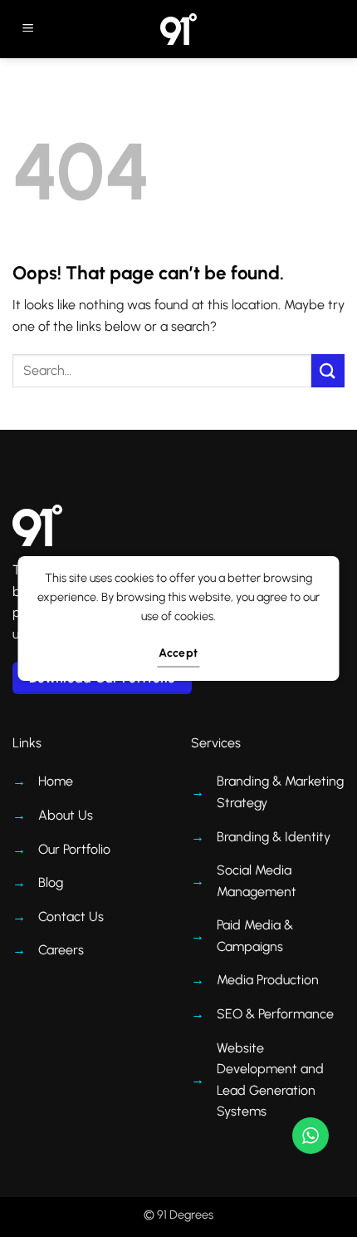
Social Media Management (256, 880)
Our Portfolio (74, 849)
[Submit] (328, 370)
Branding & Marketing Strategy (280, 792)
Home (55, 781)
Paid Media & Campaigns (255, 935)
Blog (50, 882)
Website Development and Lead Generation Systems (270, 1080)
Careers (61, 950)
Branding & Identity (273, 837)
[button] (28, 29)
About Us (65, 815)
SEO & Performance (275, 1014)
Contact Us (71, 916)
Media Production (268, 980)
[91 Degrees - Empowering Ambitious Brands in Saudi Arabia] (179, 29)
